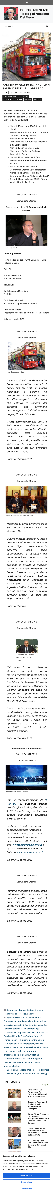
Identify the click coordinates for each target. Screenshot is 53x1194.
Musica (37, 1047)
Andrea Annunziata (23, 1021)
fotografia (38, 1036)
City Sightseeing (31, 1028)
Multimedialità (26, 1047)
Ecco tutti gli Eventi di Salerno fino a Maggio (28, 1073)
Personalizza (26, 1182)
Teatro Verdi (18, 1062)
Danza (44, 1032)
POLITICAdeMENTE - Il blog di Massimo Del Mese (34, 13)
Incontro (33, 1040)
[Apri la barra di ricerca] (47, 26)
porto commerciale (13, 1051)
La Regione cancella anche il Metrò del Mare (28, 1070)
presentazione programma (16, 1055)
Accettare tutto (26, 1175)
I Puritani (23, 1040)
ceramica (17, 1028)
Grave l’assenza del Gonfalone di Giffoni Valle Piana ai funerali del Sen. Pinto (37, 1131)
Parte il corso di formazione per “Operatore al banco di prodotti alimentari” (38, 1093)
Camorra (8, 1028)
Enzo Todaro (27, 1036)
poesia (45, 1047)
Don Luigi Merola (12, 1036)
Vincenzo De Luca (12, 1066)
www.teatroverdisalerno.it (27, 844)
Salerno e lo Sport (23, 1058)
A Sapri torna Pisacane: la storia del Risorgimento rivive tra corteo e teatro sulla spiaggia (38, 1118)
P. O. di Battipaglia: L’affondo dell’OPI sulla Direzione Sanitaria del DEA (38, 1143)
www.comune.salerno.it (30, 852)
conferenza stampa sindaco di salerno (22, 1032)
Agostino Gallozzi (15, 1017)
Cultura (25, 96)
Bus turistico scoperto (35, 1025)
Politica (28, 100)
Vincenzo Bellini (32, 1062)
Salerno (37, 100)
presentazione (30, 1051)
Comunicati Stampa (11, 96)
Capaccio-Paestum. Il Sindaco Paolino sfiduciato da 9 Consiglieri (37, 1105)
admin (4, 93)
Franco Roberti (11, 1040)
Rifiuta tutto (26, 1189)
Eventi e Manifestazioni (13, 100)
